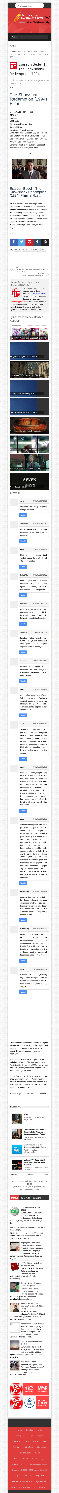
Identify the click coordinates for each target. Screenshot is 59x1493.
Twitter (39, 1430)
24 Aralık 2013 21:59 (40, 549)
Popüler (14, 1197)
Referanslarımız (25, 1453)
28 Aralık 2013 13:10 (40, 929)
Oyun (43, 1459)
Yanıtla (22, 515)
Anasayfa (31, 1175)
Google (30, 1436)
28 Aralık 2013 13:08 (40, 891)
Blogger (40, 1436)
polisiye (26, 249)
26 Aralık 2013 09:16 (40, 604)
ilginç (36, 224)
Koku (26, 1114)
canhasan (23, 661)
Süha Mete (24, 632)
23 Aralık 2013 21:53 (40, 501)
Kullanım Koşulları (21, 1459)
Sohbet (34, 1459)
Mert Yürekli (24, 524)
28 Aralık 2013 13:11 (40, 969)
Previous (14, 1175)
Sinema (36, 249)
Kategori (14, 1202)
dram (17, 249)
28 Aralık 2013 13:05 (40, 767)
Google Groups (18, 1464)
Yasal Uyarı (25, 1197)
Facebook (30, 1430)
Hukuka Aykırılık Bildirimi (37, 1464)
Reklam (20, 1430)
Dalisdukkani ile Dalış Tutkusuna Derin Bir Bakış (35, 1146)
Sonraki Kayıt (15, 1093)
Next (46, 1175)
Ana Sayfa (29, 1093)
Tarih (44, 1441)
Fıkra (27, 1441)
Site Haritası (41, 1447)
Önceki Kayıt (44, 1093)
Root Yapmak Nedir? (29, 1362)
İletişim (37, 1453)
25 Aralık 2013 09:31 (40, 575)
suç (43, 249)
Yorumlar (37, 1197)
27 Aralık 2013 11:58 (40, 661)
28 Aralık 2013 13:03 (40, 689)
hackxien (23, 604)
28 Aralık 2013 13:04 (40, 724)
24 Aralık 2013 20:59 (40, 524)
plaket (22, 501)
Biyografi (35, 1441)
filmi (38, 207)
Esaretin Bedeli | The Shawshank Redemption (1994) (28, 69)
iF (23, 307)
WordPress (17, 1441)
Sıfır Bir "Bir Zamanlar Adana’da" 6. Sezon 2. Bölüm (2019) (32, 1306)
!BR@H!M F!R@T (30, 288)
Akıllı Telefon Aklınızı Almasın (32, 1324)
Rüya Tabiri (28, 1447)
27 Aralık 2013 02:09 (40, 632)
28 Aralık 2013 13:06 (40, 819)
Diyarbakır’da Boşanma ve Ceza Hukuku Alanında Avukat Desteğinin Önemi (35, 1132)
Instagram (20, 1436)
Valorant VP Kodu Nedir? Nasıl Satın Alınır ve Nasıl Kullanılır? (34, 1162)
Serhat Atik (24, 575)
